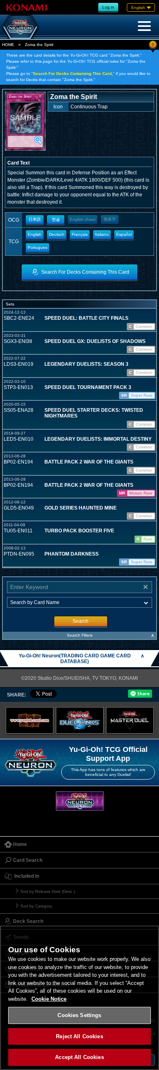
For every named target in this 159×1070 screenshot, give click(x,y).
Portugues (37, 247)
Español (124, 234)
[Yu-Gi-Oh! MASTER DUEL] (130, 720)
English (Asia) (82, 219)
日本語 (35, 219)
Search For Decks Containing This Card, (73, 73)
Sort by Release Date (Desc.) (47, 891)
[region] (79, 997)
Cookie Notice (48, 999)
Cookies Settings (79, 1015)
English (35, 234)
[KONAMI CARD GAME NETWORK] (80, 801)
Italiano (102, 234)
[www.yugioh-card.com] (29, 720)
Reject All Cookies (79, 1036)
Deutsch (56, 234)
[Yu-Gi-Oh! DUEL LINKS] (80, 720)
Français (80, 234)
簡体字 (110, 219)
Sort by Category (36, 906)
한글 (56, 219)
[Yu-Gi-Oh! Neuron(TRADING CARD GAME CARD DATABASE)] (20, 27)
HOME (8, 44)
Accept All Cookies (79, 1057)
